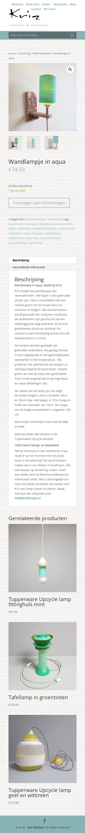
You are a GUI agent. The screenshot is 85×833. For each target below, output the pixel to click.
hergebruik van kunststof (56, 224)
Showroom (32, 4)
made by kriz (66, 228)
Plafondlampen (42, 53)
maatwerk (23, 228)
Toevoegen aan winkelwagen (39, 202)
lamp (11, 228)
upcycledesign (17, 243)
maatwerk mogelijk (43, 228)
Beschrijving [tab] (21, 260)
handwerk (31, 224)
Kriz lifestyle (35, 827)
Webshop (17, 4)
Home (12, 53)
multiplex (14, 233)
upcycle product (49, 238)
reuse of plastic (33, 233)
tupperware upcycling (23, 238)
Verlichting (24, 53)
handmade (15, 224)
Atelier (46, 4)
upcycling (35, 243)
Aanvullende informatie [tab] (29, 267)
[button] (70, 69)
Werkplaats (60, 4)
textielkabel (52, 233)
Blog (73, 4)
